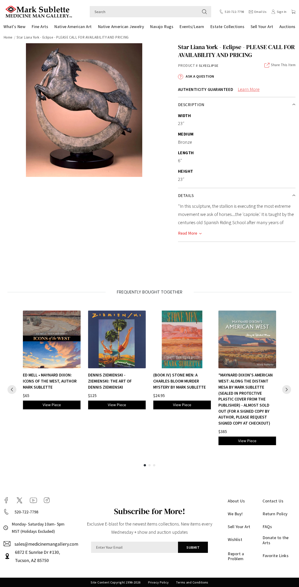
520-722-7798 (26, 512)
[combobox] (144, 11)
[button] (293, 12)
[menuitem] (15, 26)
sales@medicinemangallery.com (46, 544)
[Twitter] (19, 500)
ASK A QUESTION (199, 76)
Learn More (249, 89)
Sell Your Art (262, 26)
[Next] (286, 389)
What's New (14, 26)
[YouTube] (33, 500)
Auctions (287, 26)
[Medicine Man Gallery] (38, 11)
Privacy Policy (158, 582)
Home (8, 37)
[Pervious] (11, 389)
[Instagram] (47, 500)
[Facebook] (6, 500)
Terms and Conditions (192, 582)
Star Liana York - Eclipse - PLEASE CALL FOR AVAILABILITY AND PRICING (73, 37)
